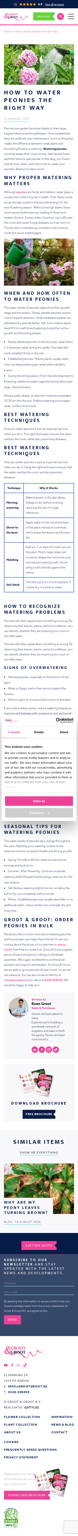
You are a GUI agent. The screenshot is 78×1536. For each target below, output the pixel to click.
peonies (21, 192)
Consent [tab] (14, 732)
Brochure (43, 16)
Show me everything (39, 1152)
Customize (36, 812)
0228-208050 (54, 980)
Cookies (11, 1442)
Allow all (39, 801)
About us (12, 1432)
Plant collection (20, 1425)
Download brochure (27, 1495)
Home (7, 31)
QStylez (31, 1407)
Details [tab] (39, 732)
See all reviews (54, 4)
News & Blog (62, 1425)
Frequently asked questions (30, 1450)
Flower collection (22, 1417)
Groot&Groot (12, 13)
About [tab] (64, 732)
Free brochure (39, 1114)
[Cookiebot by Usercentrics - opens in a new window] (56, 720)
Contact (59, 1432)
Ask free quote (39, 1245)
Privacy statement (21, 1457)
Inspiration (62, 1417)
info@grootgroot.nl (16, 980)
